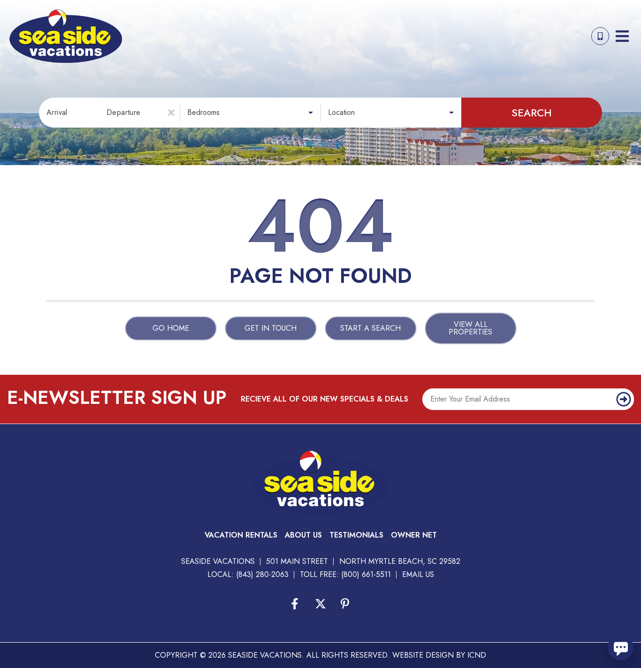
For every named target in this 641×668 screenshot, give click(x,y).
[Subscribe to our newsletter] (623, 399)
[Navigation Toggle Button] (622, 36)
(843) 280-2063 (262, 574)
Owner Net (414, 535)
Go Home (171, 328)
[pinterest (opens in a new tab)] (345, 603)
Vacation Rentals (241, 535)
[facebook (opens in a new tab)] (296, 603)
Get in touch (270, 328)
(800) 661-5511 (366, 574)
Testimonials (356, 535)
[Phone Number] (600, 36)
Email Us (418, 574)
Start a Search (370, 328)
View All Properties (470, 328)
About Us (303, 535)
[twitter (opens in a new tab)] (320, 603)
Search (531, 112)
